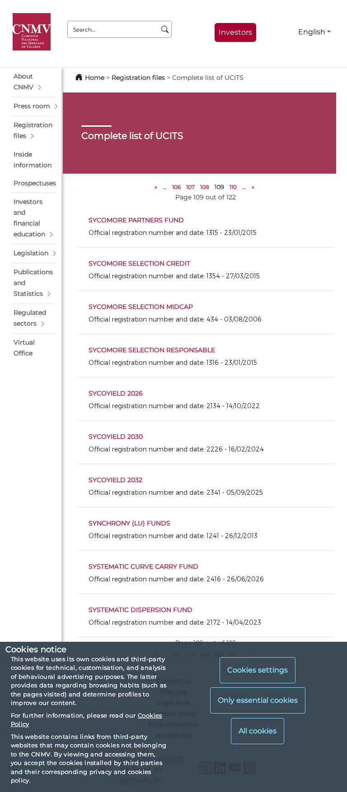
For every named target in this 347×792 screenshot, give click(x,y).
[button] (33, 82)
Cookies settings (257, 670)
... (165, 187)
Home (94, 78)
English (311, 32)
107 (190, 187)
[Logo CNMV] (33, 32)
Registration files (138, 78)
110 (233, 187)
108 (204, 187)
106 (176, 187)
